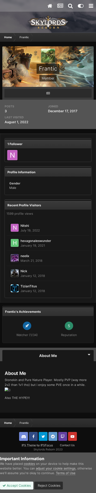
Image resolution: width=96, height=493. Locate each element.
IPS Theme (29, 445)
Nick (24, 271)
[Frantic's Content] (48, 93)
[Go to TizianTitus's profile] (15, 288)
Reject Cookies (48, 485)
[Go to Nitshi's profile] (12, 155)
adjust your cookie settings (55, 468)
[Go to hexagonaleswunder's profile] (15, 243)
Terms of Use (65, 473)
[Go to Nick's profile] (15, 273)
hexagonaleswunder (36, 241)
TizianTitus (29, 286)
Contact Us (67, 445)
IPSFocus (47, 445)
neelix (25, 256)
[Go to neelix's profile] (15, 258)
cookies (29, 464)
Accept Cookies (18, 485)
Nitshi (25, 226)
